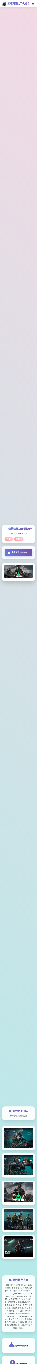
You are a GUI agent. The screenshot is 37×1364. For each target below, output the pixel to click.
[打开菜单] (33, 3)
